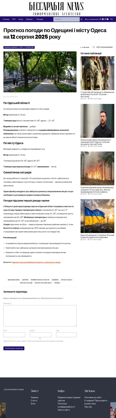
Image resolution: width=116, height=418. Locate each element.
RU (111, 19)
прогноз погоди (26, 283)
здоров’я (25, 280)
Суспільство (29, 47)
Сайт (57, 330)
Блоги (20, 19)
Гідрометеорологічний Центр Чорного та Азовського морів (36, 262)
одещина (55, 280)
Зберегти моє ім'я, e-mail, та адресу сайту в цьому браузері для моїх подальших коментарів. (33, 341)
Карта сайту (64, 410)
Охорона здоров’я (10, 47)
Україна (57, 283)
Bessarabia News (14, 280)
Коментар (7, 303)
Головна (6, 19)
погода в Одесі (66, 280)
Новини (34, 397)
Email (32, 330)
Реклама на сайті (92, 397)
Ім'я (5, 330)
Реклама (39, 19)
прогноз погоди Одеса (43, 283)
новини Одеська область (40, 280)
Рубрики (29, 19)
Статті (21, 47)
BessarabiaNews (107, 47)
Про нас (88, 407)
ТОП (14, 19)
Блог (33, 403)
